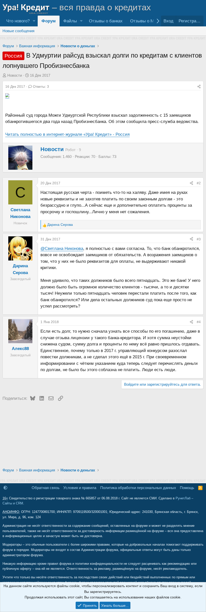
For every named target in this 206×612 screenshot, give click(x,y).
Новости (14, 75)
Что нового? (18, 21)
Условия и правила (79, 488)
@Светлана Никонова (61, 248)
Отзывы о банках (106, 21)
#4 (199, 322)
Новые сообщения (18, 31)
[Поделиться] (198, 86)
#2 (199, 183)
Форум (48, 21)
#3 (199, 239)
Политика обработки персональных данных (138, 488)
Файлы (70, 21)
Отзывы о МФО (145, 21)
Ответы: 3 (41, 86)
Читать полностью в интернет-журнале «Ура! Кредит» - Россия (67, 134)
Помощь (187, 488)
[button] (34, 21)
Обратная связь (46, 488)
